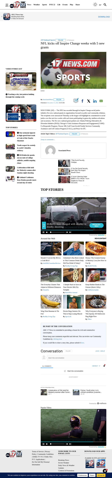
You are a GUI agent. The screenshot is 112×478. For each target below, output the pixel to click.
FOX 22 (52, 5)
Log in (97, 351)
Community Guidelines (46, 454)
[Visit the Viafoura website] (101, 403)
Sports (44, 5)
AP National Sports (62, 134)
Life (58, 5)
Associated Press (48, 99)
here (82, 343)
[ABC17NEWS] (18, 4)
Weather (36, 5)
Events (65, 5)
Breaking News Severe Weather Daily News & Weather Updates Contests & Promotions (66, 465)
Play (71, 5)
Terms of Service (38, 451)
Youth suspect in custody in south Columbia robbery (26, 147)
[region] (73, 377)
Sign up (102, 351)
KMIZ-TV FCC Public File (42, 457)
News (29, 5)
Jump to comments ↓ (48, 139)
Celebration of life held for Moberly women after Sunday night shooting (26, 170)
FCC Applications (38, 459)
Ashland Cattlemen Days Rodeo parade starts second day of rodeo (26, 180)
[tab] (47, 366)
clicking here (57, 339)
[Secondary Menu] (8, 5)
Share (77, 5)
